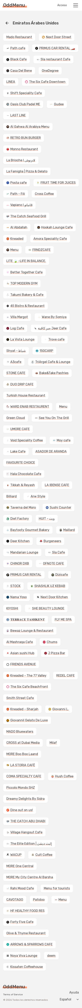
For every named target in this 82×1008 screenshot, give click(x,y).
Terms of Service (13, 994)
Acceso (62, 5)
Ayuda (74, 992)
